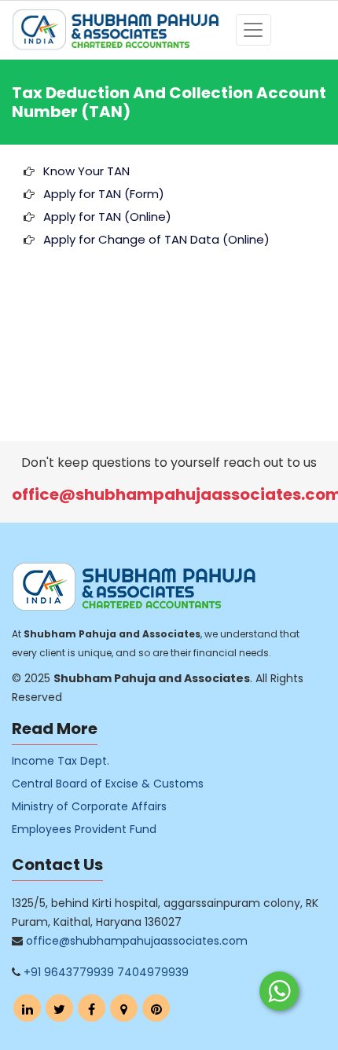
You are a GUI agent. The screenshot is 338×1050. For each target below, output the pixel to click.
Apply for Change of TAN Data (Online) (156, 239)
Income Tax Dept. (60, 761)
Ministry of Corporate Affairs (89, 806)
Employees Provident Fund (84, 829)
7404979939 (153, 972)
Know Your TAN (86, 171)
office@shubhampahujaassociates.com (137, 941)
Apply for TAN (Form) (103, 193)
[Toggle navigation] (253, 30)
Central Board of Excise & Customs (108, 783)
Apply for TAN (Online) (107, 216)
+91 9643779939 (69, 972)
